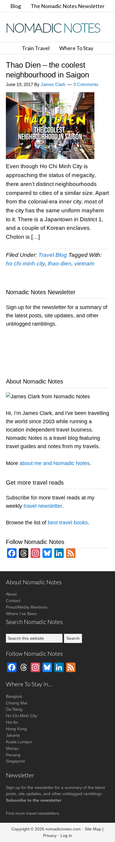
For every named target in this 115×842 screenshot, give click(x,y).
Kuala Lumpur (19, 741)
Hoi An (12, 722)
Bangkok (14, 696)
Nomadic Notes (57, 28)
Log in (66, 835)
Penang (13, 754)
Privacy (50, 835)
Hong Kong (16, 728)
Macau (12, 748)
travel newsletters (42, 813)
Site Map (93, 829)
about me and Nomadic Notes (54, 463)
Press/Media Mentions (26, 607)
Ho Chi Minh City (21, 715)
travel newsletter (43, 506)
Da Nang (14, 709)
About (11, 594)
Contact (13, 600)
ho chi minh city (25, 263)
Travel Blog (52, 255)
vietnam (84, 263)
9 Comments (85, 84)
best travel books (68, 523)
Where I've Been (21, 613)
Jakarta (13, 735)
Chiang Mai (16, 703)
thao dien (59, 263)
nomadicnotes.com (63, 829)
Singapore (15, 761)
